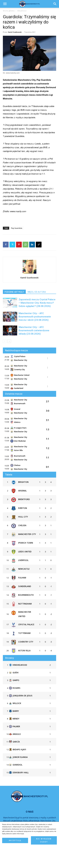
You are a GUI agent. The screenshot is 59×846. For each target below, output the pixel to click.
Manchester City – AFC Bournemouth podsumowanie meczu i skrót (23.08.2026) (35, 316)
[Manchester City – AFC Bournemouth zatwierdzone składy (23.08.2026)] (10, 330)
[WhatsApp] (25, 244)
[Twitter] (12, 244)
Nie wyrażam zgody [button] (44, 840)
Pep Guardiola (16, 228)
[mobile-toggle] (4, 4)
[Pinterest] (19, 244)
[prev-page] (4, 341)
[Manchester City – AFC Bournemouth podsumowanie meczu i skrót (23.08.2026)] (10, 317)
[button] (55, 4)
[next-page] (9, 341)
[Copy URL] (39, 244)
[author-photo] (29, 273)
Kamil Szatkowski (15, 32)
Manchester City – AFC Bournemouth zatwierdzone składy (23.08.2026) (34, 330)
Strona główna (8, 11)
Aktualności (21, 11)
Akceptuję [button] (15, 840)
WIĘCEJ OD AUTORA (36, 292)
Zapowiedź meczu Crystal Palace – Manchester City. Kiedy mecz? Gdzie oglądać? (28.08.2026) (37, 302)
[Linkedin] (32, 244)
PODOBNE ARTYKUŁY (14, 292)
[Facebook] (6, 244)
